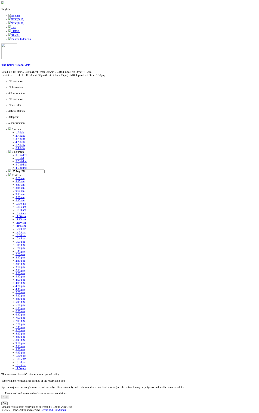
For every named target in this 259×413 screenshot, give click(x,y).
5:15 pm (20, 295)
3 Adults (20, 138)
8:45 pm (20, 339)
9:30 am (20, 197)
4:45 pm (20, 289)
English (15, 15)
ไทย (13, 27)
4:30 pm (20, 285)
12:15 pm (21, 232)
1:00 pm (20, 241)
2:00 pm (20, 254)
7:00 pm (20, 317)
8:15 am (20, 181)
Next (5, 397)
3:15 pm (20, 270)
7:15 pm (20, 320)
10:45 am (21, 213)
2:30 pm (20, 260)
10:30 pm (21, 362)
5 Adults (20, 145)
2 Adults (20, 135)
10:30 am (21, 209)
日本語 (15, 31)
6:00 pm (20, 305)
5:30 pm (20, 298)
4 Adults (20, 141)
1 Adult (20, 132)
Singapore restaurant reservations (19, 406)
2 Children (21, 161)
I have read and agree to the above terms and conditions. (36, 393)
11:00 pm (21, 368)
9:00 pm (20, 343)
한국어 (15, 35)
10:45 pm (21, 365)
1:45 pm (20, 251)
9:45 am (20, 200)
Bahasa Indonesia (21, 38)
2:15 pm (20, 257)
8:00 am (20, 178)
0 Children (21, 155)
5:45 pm (20, 301)
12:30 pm (21, 235)
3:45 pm (20, 276)
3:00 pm (20, 266)
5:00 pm (20, 292)
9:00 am (20, 190)
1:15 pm (20, 244)
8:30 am (20, 184)
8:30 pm (20, 336)
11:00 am (21, 216)
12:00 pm (21, 228)
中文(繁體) (17, 22)
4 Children (21, 167)
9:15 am (20, 194)
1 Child (20, 158)
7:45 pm (20, 327)
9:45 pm (20, 352)
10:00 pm (21, 355)
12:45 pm (21, 238)
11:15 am (21, 219)
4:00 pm (20, 279)
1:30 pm (20, 247)
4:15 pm (20, 282)
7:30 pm (20, 324)
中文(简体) (17, 19)
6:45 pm (20, 314)
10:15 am (21, 206)
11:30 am (21, 222)
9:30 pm (20, 349)
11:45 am (21, 225)
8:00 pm (20, 330)
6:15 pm (20, 308)
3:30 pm (20, 273)
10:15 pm (21, 358)
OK (4, 403)
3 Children (21, 164)
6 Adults (20, 148)
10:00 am (21, 203)
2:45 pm (20, 263)
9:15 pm (20, 346)
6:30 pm (20, 311)
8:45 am (20, 187)
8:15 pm (20, 333)
